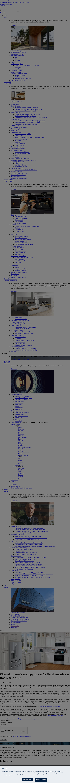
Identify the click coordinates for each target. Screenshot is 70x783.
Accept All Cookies (41, 779)
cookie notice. (44, 774)
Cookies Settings (27, 779)
